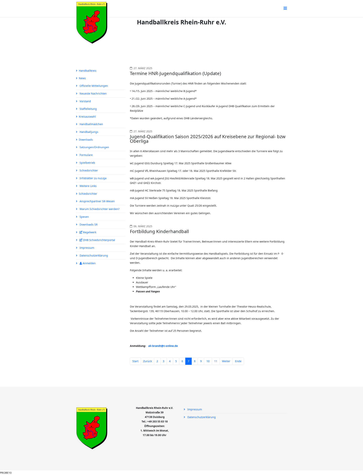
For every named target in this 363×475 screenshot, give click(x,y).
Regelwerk (89, 232)
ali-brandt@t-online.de (163, 346)
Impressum (86, 248)
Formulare (86, 155)
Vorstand (85, 101)
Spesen (84, 217)
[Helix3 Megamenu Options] (285, 8)
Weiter (226, 361)
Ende (238, 361)
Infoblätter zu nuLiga (92, 178)
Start (135, 361)
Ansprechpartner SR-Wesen (97, 201)
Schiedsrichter (88, 170)
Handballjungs (88, 132)
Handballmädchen (91, 124)
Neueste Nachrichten (93, 93)
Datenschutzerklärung (93, 255)
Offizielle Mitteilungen (93, 86)
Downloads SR (88, 224)
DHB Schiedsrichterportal (98, 240)
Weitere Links (88, 186)
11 (215, 361)
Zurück (147, 361)
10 (207, 361)
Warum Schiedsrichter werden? (99, 209)
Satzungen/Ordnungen (94, 147)
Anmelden (89, 263)
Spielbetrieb (87, 162)
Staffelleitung (88, 109)
